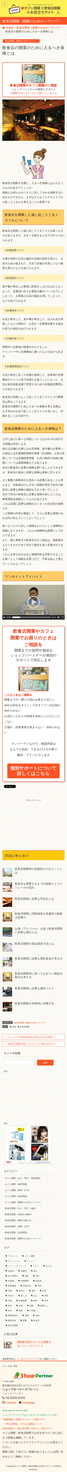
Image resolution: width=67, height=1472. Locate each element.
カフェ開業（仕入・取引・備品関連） (23, 1178)
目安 (46, 1300)
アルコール (13, 1256)
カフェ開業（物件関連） (17, 1184)
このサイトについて (28, 1359)
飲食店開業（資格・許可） (18, 1226)
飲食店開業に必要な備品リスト (34, 988)
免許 (38, 1276)
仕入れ (49, 1266)
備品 (27, 1276)
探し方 (24, 1295)
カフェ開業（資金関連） (17, 1196)
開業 (25, 1320)
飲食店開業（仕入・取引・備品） (21, 1208)
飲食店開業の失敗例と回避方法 (34, 1003)
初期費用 (25, 1281)
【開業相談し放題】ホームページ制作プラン (24, 1419)
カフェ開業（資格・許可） (18, 1190)
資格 (27, 1315)
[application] (33, 602)
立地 (21, 1305)
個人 (36, 1271)
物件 (36, 1300)
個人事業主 (13, 1276)
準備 (10, 1300)
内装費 (11, 1281)
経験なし (44, 1305)
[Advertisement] (33, 821)
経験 (31, 1305)
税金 (10, 1305)
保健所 (24, 1271)
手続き (11, 1295)
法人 (36, 1295)
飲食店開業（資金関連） (17, 1232)
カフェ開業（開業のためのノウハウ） (23, 1202)
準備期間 (23, 1300)
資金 (38, 1315)
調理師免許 (13, 1315)
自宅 (10, 1310)
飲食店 (37, 1320)
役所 (44, 1291)
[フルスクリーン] (62, 617)
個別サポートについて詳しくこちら (33, 93)
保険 (14, 1027)
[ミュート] (58, 617)
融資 (21, 1310)
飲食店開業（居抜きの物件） (19, 1214)
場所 (40, 1286)
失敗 (10, 1291)
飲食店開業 (24, 1027)
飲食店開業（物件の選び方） (19, 1220)
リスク (36, 1266)
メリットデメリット (17, 1266)
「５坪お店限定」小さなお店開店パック (22, 1424)
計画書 (32, 1310)
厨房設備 (27, 1286)
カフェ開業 (30, 1256)
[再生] (4, 617)
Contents (11, 1402)
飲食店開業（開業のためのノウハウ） (21, 41)
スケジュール (14, 1261)
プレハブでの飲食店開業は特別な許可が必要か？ (32, 1037)
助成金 (39, 1281)
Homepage (28, 1402)
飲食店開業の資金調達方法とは (34, 943)
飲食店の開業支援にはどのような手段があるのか (32, 1044)
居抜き (22, 1291)
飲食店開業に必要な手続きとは (34, 898)
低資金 (11, 1271)
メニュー (31, 1261)
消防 (46, 1295)
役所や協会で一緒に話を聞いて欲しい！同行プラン (27, 1428)
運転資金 (12, 1320)
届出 (33, 1291)
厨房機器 (12, 1286)
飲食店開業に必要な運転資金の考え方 (38, 958)
